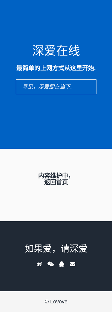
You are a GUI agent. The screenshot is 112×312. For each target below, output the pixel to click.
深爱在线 (56, 50)
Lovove (58, 302)
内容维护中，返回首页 (56, 179)
